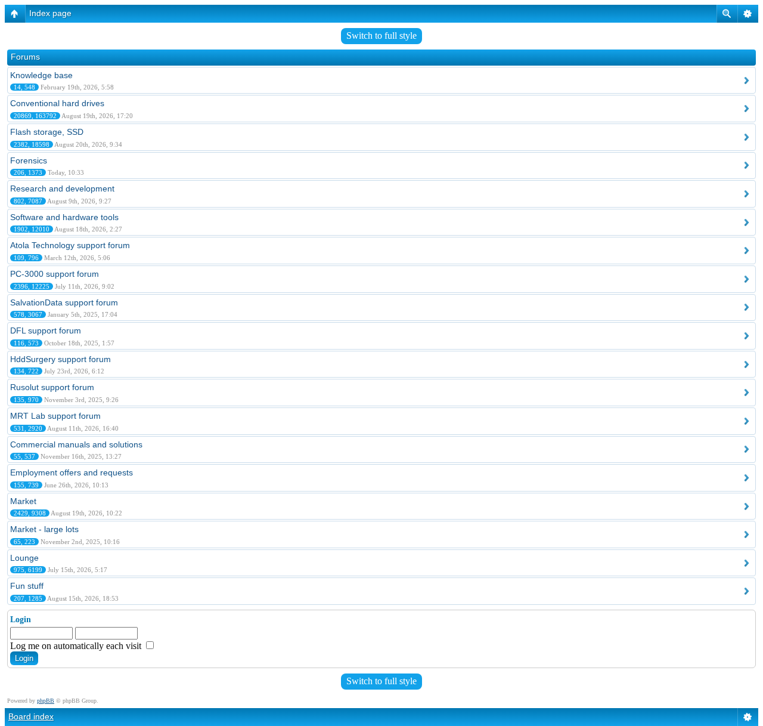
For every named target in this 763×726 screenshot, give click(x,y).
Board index (31, 716)
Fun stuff (27, 586)
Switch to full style (381, 35)
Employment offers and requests (71, 472)
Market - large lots (44, 529)
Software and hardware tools (64, 217)
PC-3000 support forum (54, 274)
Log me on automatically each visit (77, 646)
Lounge (24, 558)
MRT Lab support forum (55, 416)
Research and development (62, 188)
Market (23, 501)
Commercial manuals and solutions (76, 444)
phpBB (45, 700)
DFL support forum (45, 330)
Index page (50, 13)
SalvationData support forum (64, 302)
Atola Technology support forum (70, 245)
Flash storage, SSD (46, 132)
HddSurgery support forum (60, 359)
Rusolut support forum (52, 387)
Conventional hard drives (57, 103)
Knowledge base (41, 75)
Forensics (28, 160)
